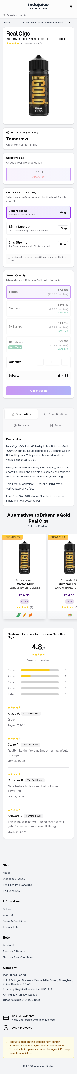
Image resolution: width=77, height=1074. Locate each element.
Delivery (8, 909)
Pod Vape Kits (11, 891)
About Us (8, 915)
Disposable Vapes (14, 879)
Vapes (6, 873)
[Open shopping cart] (70, 6)
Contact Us (10, 945)
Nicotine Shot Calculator (18, 957)
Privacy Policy (11, 927)
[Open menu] (6, 6)
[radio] (38, 174)
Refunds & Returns (14, 951)
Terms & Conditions (15, 921)
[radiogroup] (38, 228)
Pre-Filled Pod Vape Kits (17, 885)
